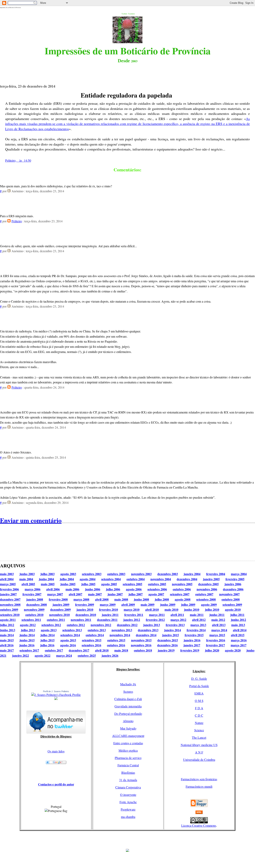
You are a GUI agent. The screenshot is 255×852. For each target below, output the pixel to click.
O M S (199, 701)
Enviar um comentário (31, 520)
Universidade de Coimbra (199, 759)
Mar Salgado (128, 728)
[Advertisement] (127, 840)
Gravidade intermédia (128, 706)
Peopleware (128, 809)
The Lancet (199, 737)
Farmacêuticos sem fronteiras (199, 779)
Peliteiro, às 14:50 (18, 160)
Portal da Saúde (199, 686)
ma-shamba (128, 817)
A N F (199, 752)
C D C (199, 715)
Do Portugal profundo (128, 713)
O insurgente (128, 794)
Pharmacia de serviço (128, 758)
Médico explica (128, 750)
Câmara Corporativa (128, 787)
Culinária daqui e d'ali (128, 699)
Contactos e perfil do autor (56, 784)
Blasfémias (128, 772)
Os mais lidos (56, 751)
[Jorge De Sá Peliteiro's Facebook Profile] (56, 695)
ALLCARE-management (128, 736)
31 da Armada (128, 780)
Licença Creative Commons (198, 825)
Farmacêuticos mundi (199, 786)
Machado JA (128, 684)
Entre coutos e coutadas (128, 743)
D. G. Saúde (199, 678)
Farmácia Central (128, 765)
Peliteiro (17, 221)
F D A (199, 708)
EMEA (199, 693)
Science (199, 730)
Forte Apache (128, 802)
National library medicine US (199, 745)
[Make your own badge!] (56, 699)
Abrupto (128, 721)
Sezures (128, 691)
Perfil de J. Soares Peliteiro (56, 691)
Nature (199, 723)
